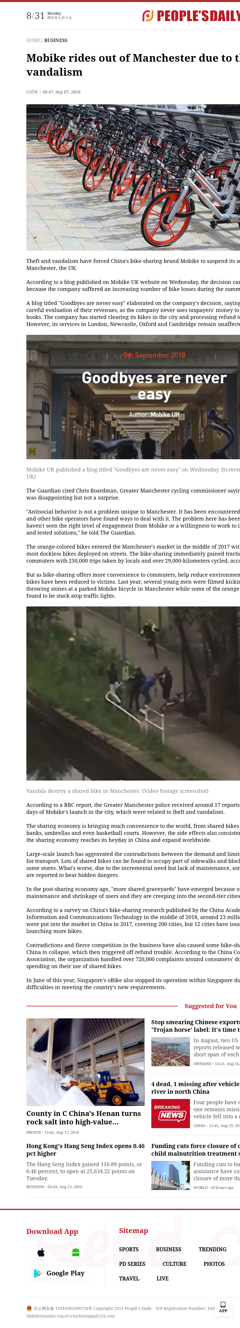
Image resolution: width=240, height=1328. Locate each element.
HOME (33, 40)
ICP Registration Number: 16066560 (191, 1308)
